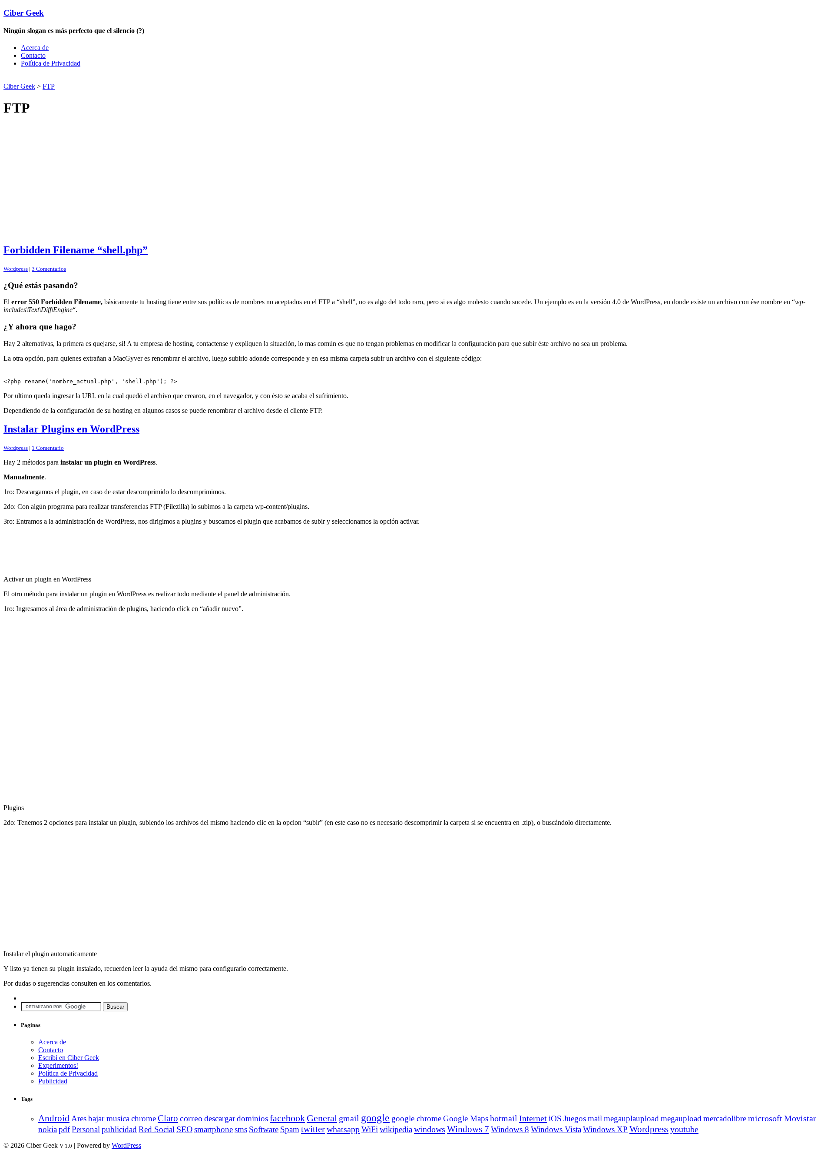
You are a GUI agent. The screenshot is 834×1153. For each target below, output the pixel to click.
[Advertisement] (105, 77)
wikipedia (396, 1129)
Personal (86, 1129)
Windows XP (605, 1129)
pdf (64, 1129)
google (375, 1117)
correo (191, 1118)
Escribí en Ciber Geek (68, 1057)
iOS (555, 1118)
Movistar (800, 1118)
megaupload (681, 1118)
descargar (219, 1118)
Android (54, 1118)
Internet (533, 1118)
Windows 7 (468, 1129)
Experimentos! (58, 1065)
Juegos (574, 1118)
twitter (313, 1129)
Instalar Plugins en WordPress (71, 429)
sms (241, 1129)
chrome (143, 1118)
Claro (168, 1118)
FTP (49, 86)
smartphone (213, 1129)
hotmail (503, 1118)
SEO (184, 1129)
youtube (684, 1129)
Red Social (157, 1129)
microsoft (765, 1118)
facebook (287, 1118)
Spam (289, 1129)
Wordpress (15, 269)
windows (429, 1129)
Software (263, 1129)
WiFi (369, 1129)
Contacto (33, 55)
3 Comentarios (49, 269)
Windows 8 (510, 1129)
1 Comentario (48, 448)
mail (595, 1118)
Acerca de (35, 47)
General (322, 1118)
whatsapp (343, 1129)
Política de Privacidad (50, 63)
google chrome (416, 1118)
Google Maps (465, 1118)
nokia (47, 1129)
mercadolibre (724, 1118)
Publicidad (52, 1081)
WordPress (126, 1145)
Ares (78, 1118)
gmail (349, 1118)
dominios (252, 1118)
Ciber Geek (23, 12)
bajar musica (108, 1118)
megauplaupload (631, 1118)
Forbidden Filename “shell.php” (75, 250)
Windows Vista (556, 1129)
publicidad (119, 1129)
